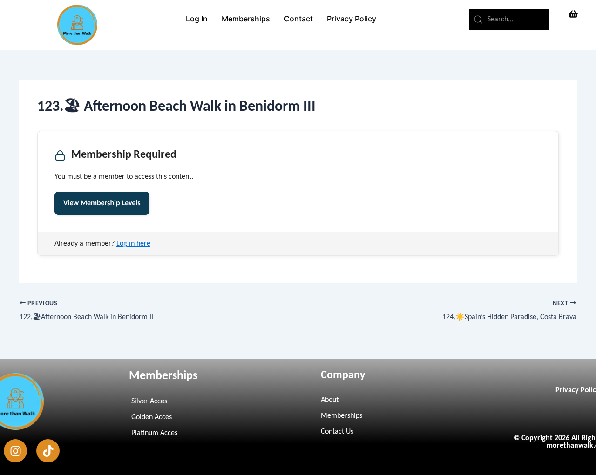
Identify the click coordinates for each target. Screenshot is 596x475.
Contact (298, 18)
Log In (197, 18)
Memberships (246, 18)
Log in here (133, 244)
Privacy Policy (351, 18)
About (330, 400)
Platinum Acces (154, 433)
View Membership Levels (102, 203)
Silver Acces (149, 401)
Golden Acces (151, 417)
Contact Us (337, 431)
